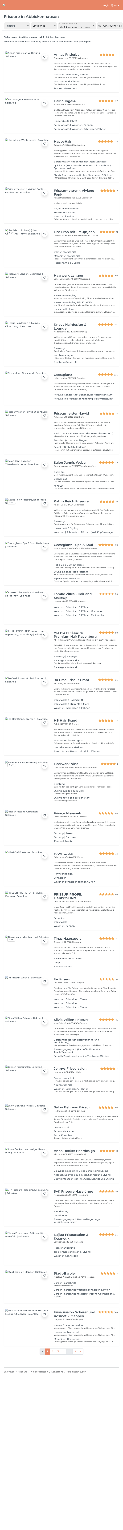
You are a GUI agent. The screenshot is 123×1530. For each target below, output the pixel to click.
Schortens (57, 1371)
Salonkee (9, 1371)
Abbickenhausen (76, 1371)
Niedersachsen (39, 1371)
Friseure (22, 1371)
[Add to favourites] (45, 57)
